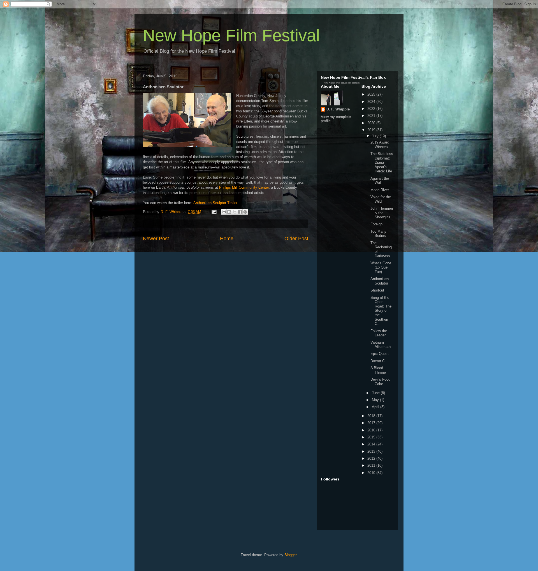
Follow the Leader (378, 333)
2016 (371, 430)
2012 (371, 458)
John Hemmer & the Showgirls (381, 212)
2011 (371, 465)
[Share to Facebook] (240, 212)
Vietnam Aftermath (380, 344)
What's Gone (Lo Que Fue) (380, 267)
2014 (371, 444)
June (376, 393)
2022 (371, 109)
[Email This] (224, 212)
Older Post (296, 238)
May (376, 400)
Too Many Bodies (378, 233)
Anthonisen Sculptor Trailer (215, 203)
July (376, 136)
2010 (371, 473)
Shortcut (377, 290)
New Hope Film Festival (231, 35)
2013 (371, 451)
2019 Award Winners (379, 144)
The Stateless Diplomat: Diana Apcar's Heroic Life (381, 162)
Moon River (379, 190)
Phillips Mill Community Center (244, 187)
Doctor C (377, 361)
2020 (371, 123)
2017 (371, 423)
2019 (371, 130)
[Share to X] (234, 212)
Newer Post (156, 238)
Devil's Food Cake (380, 381)
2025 (371, 94)
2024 (371, 102)
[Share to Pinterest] (245, 212)
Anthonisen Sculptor (379, 281)
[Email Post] (214, 212)
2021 (371, 116)
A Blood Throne (378, 370)
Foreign (376, 224)
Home (226, 238)
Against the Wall (379, 180)
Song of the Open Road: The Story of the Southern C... (380, 310)
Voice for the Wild (380, 199)
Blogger (290, 555)
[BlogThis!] (229, 212)
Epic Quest (379, 354)
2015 (371, 437)
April (376, 407)
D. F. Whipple (338, 109)
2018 (371, 416)
